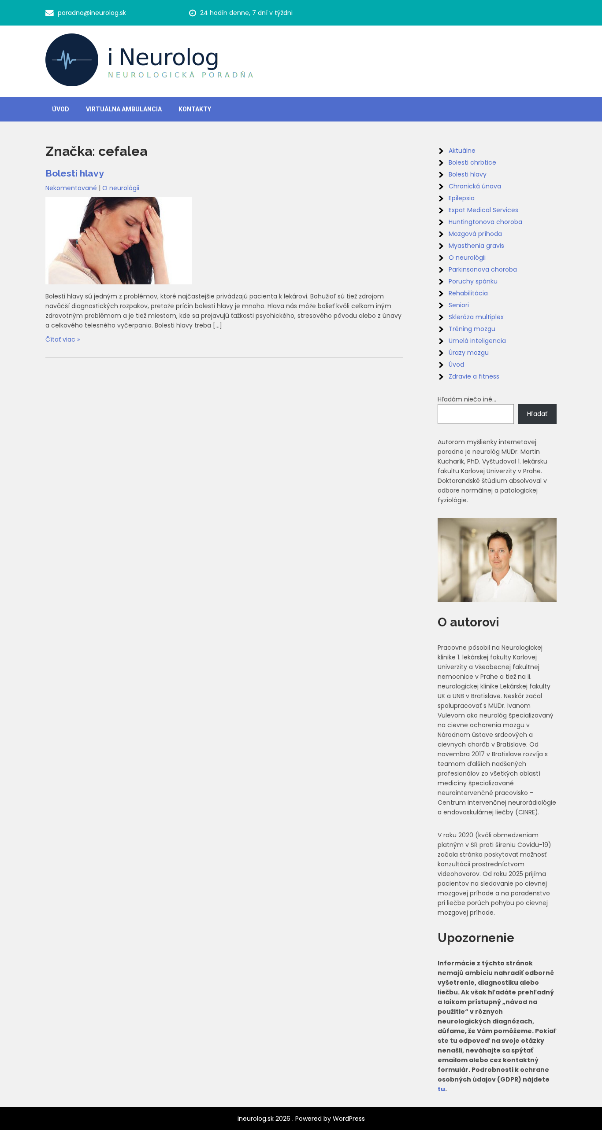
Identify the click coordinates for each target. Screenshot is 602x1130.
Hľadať (537, 413)
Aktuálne (462, 150)
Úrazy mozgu (469, 352)
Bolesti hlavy (74, 173)
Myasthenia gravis (476, 245)
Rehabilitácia (468, 293)
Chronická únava (475, 186)
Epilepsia (462, 198)
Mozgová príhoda (475, 233)
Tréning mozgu (472, 328)
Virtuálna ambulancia (124, 109)
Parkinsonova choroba (483, 269)
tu (441, 1089)
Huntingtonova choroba (485, 221)
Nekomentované (71, 188)
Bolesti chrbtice (472, 162)
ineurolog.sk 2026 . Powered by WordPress (301, 1118)
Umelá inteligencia (477, 340)
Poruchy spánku (473, 281)
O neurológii (120, 188)
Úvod (60, 109)
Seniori (459, 305)
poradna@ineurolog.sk (92, 12)
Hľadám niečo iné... (467, 399)
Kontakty (194, 109)
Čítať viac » (62, 339)
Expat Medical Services (483, 210)
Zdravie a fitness (474, 376)
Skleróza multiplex (476, 317)
